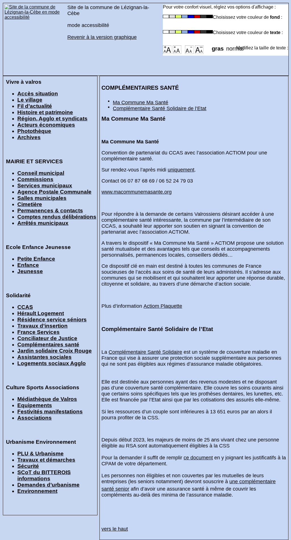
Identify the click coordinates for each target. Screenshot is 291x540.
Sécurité (28, 466)
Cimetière (29, 204)
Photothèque (34, 131)
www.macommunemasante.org (136, 192)
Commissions (35, 179)
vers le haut (114, 529)
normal (231, 46)
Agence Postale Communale (54, 192)
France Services (38, 332)
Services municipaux (44, 186)
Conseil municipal (40, 173)
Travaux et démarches (46, 460)
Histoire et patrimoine (45, 112)
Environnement (37, 491)
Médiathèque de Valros (47, 399)
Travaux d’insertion (42, 326)
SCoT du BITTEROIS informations (44, 475)
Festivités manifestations (50, 412)
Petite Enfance (36, 259)
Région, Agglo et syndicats (52, 119)
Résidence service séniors (52, 320)
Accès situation (37, 94)
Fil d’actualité (34, 106)
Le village (29, 100)
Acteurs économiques (46, 125)
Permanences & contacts (50, 211)
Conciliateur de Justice (47, 338)
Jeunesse (30, 271)
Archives (29, 137)
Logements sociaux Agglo (51, 363)
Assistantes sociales (44, 357)
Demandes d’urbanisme (48, 485)
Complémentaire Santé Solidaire (145, 352)
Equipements (34, 405)
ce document (198, 458)
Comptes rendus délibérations (56, 217)
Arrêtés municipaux (42, 223)
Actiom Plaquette (163, 306)
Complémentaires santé (48, 345)
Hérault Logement (40, 313)
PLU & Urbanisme (40, 454)
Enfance (28, 265)
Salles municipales (41, 198)
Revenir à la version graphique (102, 37)
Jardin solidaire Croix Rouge (54, 351)
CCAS (25, 307)
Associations (34, 418)
